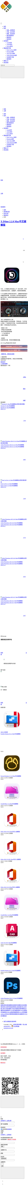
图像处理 (3, 1005)
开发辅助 (18, 1005)
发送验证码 (3, 1158)
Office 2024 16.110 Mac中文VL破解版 (10, 887)
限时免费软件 (10, 35)
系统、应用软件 (11, 30)
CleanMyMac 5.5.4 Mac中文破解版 (9, 803)
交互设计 (7, 1014)
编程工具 (11, 1008)
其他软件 (9, 39)
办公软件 (6, 1007)
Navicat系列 (10, 46)
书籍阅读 (4, 1016)
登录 (5, 109)
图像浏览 (16, 1014)
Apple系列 (9, 42)
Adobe (21, 1010)
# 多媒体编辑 (4, 363)
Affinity (8, 1012)
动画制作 (21, 1014)
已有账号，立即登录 (6, 1134)
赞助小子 (6, 60)
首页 (5, 26)
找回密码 (9, 1129)
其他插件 (9, 59)
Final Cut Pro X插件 (12, 50)
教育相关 (12, 1014)
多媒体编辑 (8, 1005)
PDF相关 (6, 1008)
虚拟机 (12, 1012)
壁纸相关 (17, 1010)
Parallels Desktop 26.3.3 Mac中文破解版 (10, 970)
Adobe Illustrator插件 (12, 55)
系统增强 (13, 1005)
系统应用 (11, 1007)
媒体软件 (9, 37)
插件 (9, 1010)
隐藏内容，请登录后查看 (7, 354)
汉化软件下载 (10, 57)
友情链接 (8, 1021)
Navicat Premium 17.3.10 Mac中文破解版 (11, 776)
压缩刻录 (4, 1012)
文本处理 (23, 1005)
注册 (5, 110)
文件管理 (16, 1008)
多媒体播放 (21, 1008)
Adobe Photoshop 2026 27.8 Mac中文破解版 (12, 998)
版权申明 (13, 1021)
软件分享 (6, 213)
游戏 (15, 1007)
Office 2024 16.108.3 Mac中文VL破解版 (11, 859)
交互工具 (23, 1007)
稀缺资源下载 (7, 48)
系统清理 (5, 1010)
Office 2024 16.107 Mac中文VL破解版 (10, 831)
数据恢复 (16, 1012)
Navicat (20, 1012)
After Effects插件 (11, 53)
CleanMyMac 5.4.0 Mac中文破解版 (9, 915)
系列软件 (6, 41)
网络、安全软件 (11, 33)
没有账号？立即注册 (6, 1120)
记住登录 (4, 1129)
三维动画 (18, 1007)
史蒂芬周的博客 (17, 1024)
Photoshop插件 (10, 51)
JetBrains (3, 1014)
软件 (5, 28)
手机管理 (24, 1012)
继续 (2, 1146)
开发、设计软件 (11, 32)
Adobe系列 (9, 44)
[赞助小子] (12, 1042)
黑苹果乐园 (7, 211)
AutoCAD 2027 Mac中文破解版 (9, 942)
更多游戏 (6, 62)
